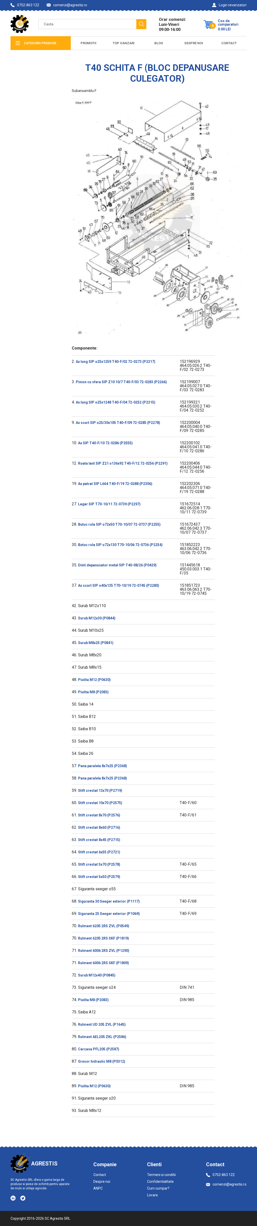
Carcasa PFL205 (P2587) (98, 1049)
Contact (229, 43)
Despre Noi (193, 43)
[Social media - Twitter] (22, 1198)
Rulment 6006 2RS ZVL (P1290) (103, 951)
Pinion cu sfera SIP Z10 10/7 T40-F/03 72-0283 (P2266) (121, 382)
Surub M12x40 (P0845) (96, 975)
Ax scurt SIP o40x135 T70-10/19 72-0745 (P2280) (118, 585)
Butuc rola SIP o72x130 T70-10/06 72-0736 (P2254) (120, 545)
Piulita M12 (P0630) (94, 680)
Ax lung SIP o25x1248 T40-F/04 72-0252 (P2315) (115, 402)
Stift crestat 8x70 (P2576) (99, 815)
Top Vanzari (124, 43)
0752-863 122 (28, 5)
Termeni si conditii (161, 1175)
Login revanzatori (232, 5)
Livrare (152, 1195)
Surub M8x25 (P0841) (95, 643)
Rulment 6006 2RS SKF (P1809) (103, 963)
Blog (158, 43)
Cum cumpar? (158, 1188)
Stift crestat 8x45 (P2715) (99, 840)
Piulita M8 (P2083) (93, 692)
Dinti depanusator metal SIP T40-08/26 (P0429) (117, 565)
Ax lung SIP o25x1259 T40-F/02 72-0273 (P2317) (115, 362)
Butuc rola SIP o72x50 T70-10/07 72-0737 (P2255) (119, 524)
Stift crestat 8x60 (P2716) (99, 827)
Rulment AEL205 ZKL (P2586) (102, 1037)
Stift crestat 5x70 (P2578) (99, 864)
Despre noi (101, 1182)
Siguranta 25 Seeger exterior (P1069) (109, 914)
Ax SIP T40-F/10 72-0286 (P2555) (105, 443)
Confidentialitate (160, 1182)
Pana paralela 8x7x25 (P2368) (102, 766)
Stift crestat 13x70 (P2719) (100, 791)
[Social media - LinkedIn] (13, 1198)
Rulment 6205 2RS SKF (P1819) (103, 938)
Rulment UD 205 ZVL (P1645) (102, 1024)
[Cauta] (141, 24)
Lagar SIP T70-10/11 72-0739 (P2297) (109, 504)
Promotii (88, 43)
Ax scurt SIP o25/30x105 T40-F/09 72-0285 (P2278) (118, 423)
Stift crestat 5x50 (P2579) (99, 877)
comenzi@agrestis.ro (70, 5)
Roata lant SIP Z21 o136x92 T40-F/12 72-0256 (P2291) (123, 463)
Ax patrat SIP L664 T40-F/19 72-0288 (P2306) (115, 484)
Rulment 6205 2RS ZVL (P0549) (103, 926)
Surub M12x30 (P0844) (96, 618)
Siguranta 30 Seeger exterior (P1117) (109, 901)
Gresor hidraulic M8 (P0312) (101, 1061)
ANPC (98, 1188)
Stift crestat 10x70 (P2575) (100, 803)
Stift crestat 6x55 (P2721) (99, 852)
